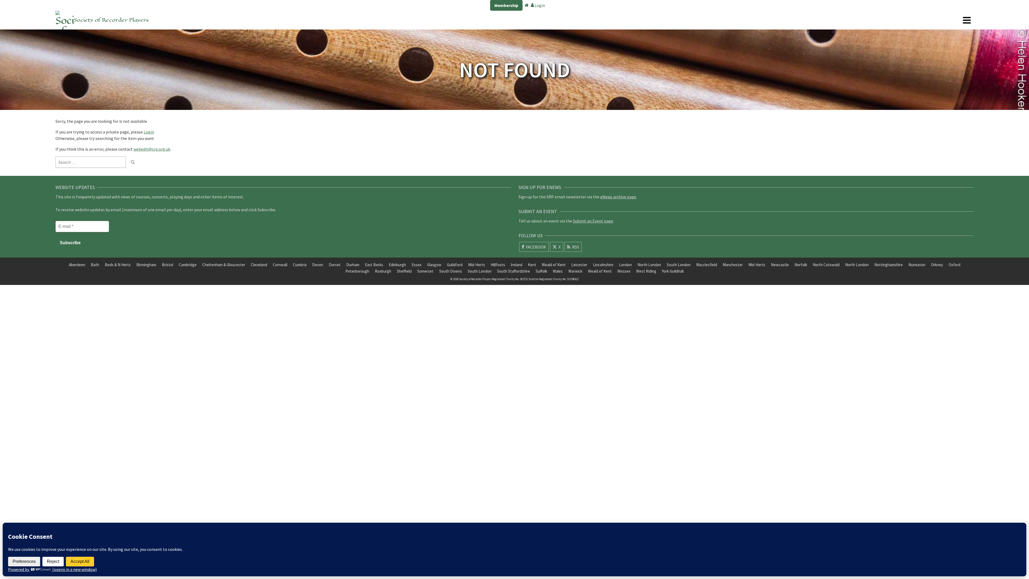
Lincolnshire (603, 264)
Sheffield (404, 271)
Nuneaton (916, 264)
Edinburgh (397, 264)
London (625, 264)
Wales (558, 271)
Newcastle (780, 264)
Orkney (937, 264)
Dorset (335, 264)
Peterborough (357, 271)
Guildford (455, 264)
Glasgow (434, 264)
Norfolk (801, 264)
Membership (506, 5)
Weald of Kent (554, 264)
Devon (317, 264)
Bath (95, 264)
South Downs (450, 271)
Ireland (516, 264)
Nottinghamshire (888, 264)
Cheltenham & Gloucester (223, 264)
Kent (532, 264)
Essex (417, 264)
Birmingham (146, 264)
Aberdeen (77, 264)
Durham (352, 264)
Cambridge (188, 264)
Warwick (575, 271)
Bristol (167, 264)
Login (539, 5)
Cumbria (300, 264)
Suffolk (541, 271)
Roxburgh (383, 271)
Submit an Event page (593, 221)
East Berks (374, 264)
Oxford (954, 264)
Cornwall (280, 264)
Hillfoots (498, 264)
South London (679, 264)
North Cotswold (826, 264)
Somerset (425, 271)
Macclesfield (706, 264)
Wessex (624, 271)
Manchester (733, 264)
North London (649, 264)
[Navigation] (967, 20)
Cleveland (259, 264)
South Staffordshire (513, 271)
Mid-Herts (476, 264)
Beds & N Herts (118, 264)
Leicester (579, 264)
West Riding (646, 271)
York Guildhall (673, 271)
